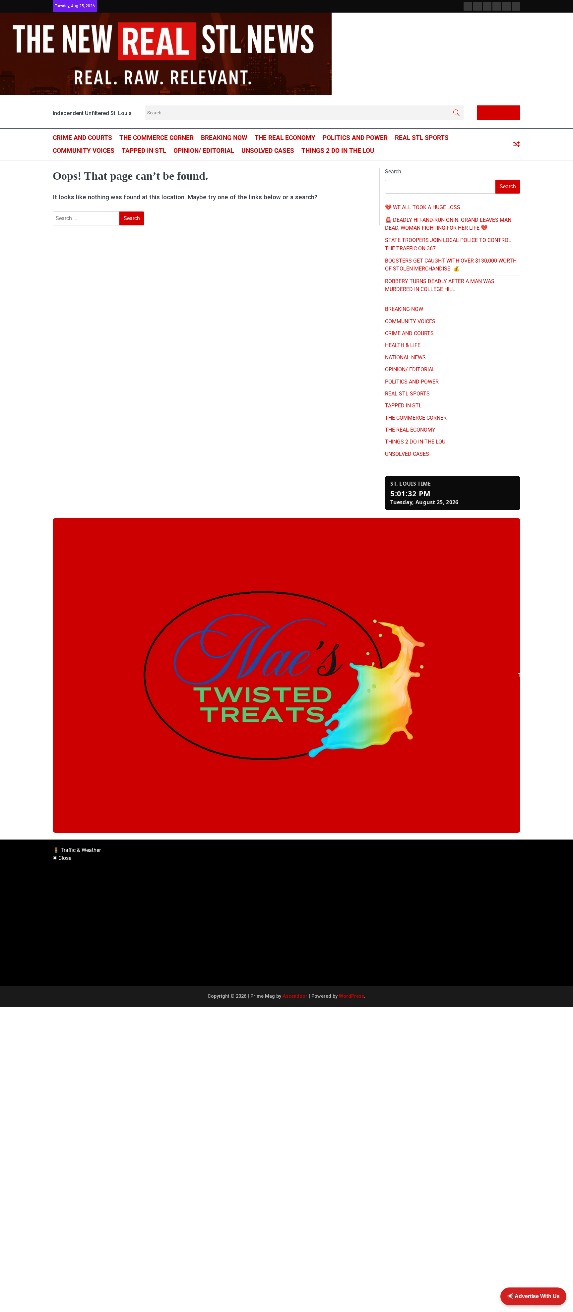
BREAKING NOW (224, 138)
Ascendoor (295, 996)
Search (393, 171)
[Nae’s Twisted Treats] (286, 675)
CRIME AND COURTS (82, 138)
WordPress (351, 996)
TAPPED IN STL (144, 150)
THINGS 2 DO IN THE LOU (337, 150)
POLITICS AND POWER (355, 138)
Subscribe (502, 112)
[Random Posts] (516, 144)
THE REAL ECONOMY (285, 138)
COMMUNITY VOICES (83, 150)
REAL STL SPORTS (422, 138)
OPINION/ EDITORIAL (203, 150)
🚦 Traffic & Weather (77, 850)
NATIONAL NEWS (405, 357)
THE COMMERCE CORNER (156, 138)
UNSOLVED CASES (267, 150)
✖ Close (62, 858)
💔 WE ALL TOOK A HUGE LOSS (422, 207)
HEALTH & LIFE (402, 345)
